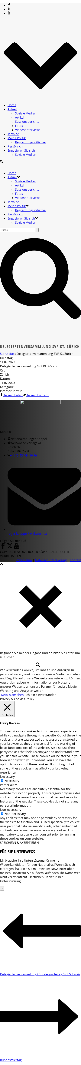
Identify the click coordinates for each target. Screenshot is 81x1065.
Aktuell (12, 109)
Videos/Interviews (27, 130)
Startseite (7, 354)
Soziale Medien (25, 113)
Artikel (19, 117)
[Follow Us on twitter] (10, 548)
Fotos (19, 126)
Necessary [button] (7, 777)
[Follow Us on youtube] (17, 548)
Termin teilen (13, 395)
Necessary (12, 781)
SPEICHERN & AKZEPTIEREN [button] (19, 843)
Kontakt (75, 560)
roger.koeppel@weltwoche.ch (28, 534)
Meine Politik (17, 138)
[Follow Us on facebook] (3, 548)
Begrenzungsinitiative (30, 142)
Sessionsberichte (27, 122)
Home (12, 105)
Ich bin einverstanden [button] (41, 695)
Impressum (24, 560)
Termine (13, 134)
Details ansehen (12, 695)
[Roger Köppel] (1, 166)
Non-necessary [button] (10, 810)
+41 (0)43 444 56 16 (23, 455)
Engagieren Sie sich (21, 150)
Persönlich (15, 146)
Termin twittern (37, 395)
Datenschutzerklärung (51, 560)
